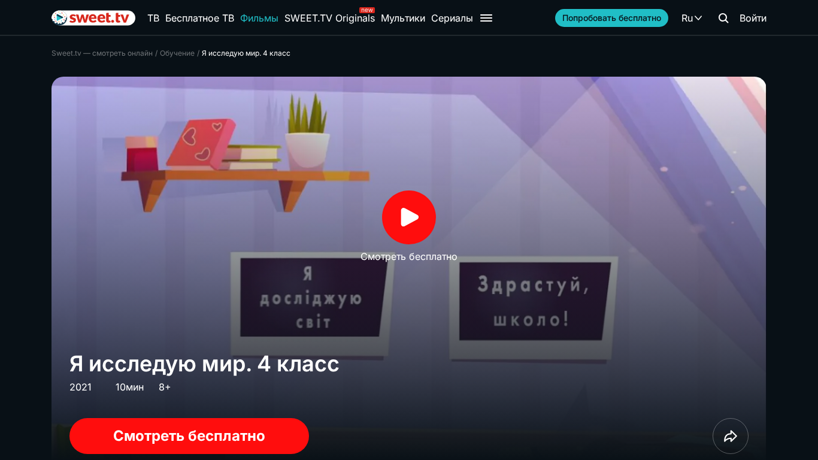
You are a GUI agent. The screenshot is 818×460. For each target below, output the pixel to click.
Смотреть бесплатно (189, 435)
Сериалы (452, 18)
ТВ (153, 18)
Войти (753, 18)
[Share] (731, 436)
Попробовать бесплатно (611, 18)
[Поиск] (723, 18)
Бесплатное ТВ (199, 18)
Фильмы (259, 18)
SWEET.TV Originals (329, 18)
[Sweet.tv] (93, 18)
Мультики (403, 18)
